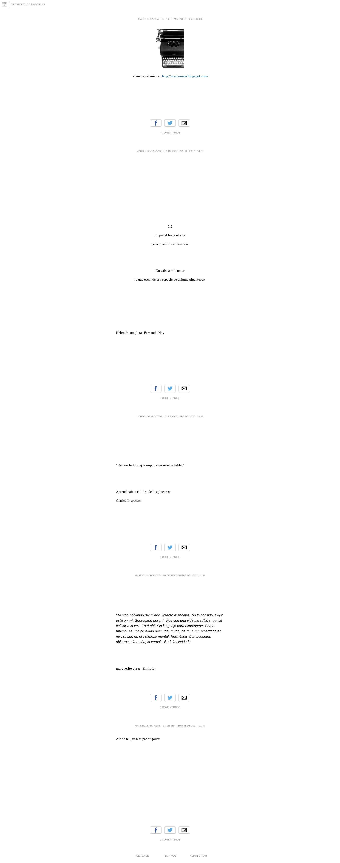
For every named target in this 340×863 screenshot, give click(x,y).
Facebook (156, 123)
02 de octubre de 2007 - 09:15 (184, 416)
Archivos (170, 855)
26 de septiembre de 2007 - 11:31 (184, 575)
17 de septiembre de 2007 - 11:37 (184, 725)
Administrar (198, 855)
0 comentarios (170, 398)
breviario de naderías (28, 4)
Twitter (170, 123)
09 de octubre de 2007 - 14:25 (184, 151)
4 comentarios (170, 132)
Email (184, 123)
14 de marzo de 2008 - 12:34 (184, 19)
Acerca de (142, 855)
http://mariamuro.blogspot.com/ (185, 76)
